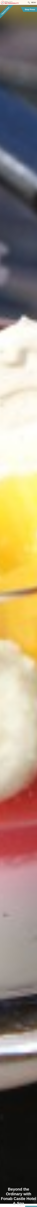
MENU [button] (33, 2)
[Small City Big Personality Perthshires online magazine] (10, 3)
